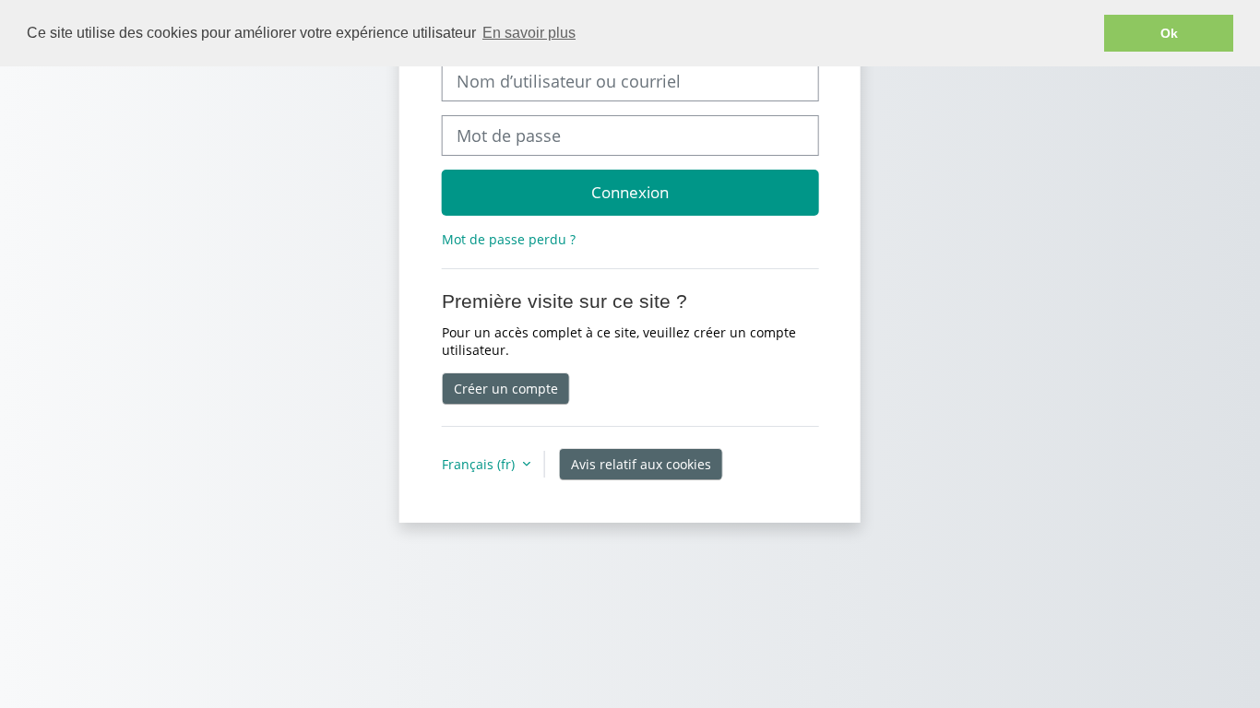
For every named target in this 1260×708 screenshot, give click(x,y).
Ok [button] (1169, 33)
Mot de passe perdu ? (509, 239)
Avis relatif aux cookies (641, 464)
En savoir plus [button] (529, 33)
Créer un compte (506, 388)
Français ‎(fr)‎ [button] (480, 464)
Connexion (630, 192)
